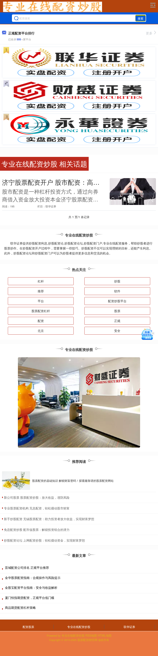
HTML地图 (105, 635)
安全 (117, 330)
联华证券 (129, 627)
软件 (117, 291)
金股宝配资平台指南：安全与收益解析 (31, 587)
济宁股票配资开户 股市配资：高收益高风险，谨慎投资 (79, 182)
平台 (41, 301)
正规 (117, 321)
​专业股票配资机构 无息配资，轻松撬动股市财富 (37, 508)
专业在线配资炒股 (78, 627)
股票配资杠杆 (40, 311)
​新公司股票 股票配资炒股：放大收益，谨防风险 (37, 497)
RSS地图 (91, 635)
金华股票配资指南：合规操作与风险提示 (32, 577)
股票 (117, 311)
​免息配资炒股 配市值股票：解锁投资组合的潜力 (37, 529)
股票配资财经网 (87, 640)
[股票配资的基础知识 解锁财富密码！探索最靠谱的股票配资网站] (16, 480)
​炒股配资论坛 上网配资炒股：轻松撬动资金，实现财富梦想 (44, 540)
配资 (41, 321)
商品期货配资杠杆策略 (20, 607)
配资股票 (28, 627)
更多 (149, 33)
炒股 (117, 281)
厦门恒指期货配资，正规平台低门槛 (29, 597)
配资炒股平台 (117, 301)
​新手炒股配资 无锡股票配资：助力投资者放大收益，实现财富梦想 (49, 519)
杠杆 (41, 281)
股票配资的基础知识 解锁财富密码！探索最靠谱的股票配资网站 (73, 480)
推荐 (41, 291)
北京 (41, 330)
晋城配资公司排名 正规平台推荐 (27, 567)
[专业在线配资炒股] (52, 7)
